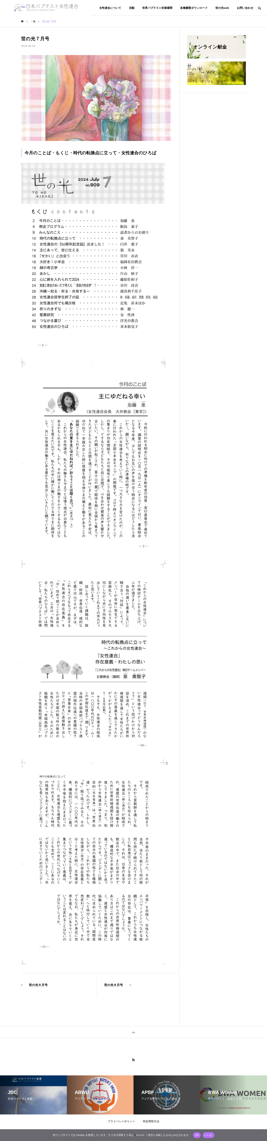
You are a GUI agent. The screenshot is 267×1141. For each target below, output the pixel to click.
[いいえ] (262, 1135)
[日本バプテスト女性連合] (45, 8)
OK (197, 1135)
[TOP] (133, 1032)
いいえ (208, 1135)
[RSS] (133, 1060)
